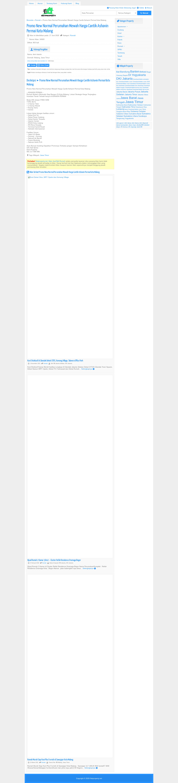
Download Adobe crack (125, 81)
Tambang (121, 53)
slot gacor (120, 123)
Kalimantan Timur (128, 107)
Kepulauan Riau (141, 107)
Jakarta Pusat (133, 92)
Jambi (118, 98)
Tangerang (120, 118)
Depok (125, 75)
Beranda (30, 20)
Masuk (148, 8)
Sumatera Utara (131, 116)
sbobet (146, 125)
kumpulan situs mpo (128, 125)
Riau (128, 111)
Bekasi (143, 71)
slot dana (127, 123)
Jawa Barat (128, 98)
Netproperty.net (96, 778)
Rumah (38, 20)
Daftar (140, 8)
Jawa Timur (44, 155)
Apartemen (121, 27)
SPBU (119, 49)
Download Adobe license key (133, 87)
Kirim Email (43, 65)
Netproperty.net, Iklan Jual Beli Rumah (50, 161)
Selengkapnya (87, 369)
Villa (119, 59)
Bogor (149, 72)
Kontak (32, 65)
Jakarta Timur (131, 94)
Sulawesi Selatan (138, 111)
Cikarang (119, 75)
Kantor (120, 36)
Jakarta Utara (143, 95)
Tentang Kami (51, 3)
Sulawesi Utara (122, 114)
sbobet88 (140, 125)
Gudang (120, 30)
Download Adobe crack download (126, 83)
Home (31, 3)
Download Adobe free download (134, 85)
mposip (133, 127)
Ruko (119, 43)
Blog (77, 3)
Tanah (119, 56)
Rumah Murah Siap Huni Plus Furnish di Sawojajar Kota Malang (50, 759)
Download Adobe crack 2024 (141, 81)
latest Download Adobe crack (133, 109)
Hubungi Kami (66, 3)
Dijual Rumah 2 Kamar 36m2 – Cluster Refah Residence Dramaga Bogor (54, 560)
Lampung (120, 109)
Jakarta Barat (121, 92)
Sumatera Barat (135, 114)
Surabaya (142, 116)
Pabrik (119, 40)
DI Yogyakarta (137, 75)
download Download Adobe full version (138, 89)
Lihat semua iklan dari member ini (37, 61)
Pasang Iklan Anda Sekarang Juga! (121, 8)
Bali (118, 72)
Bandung (125, 71)
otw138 (139, 127)
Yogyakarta (129, 118)
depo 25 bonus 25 (123, 127)
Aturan (40, 3)
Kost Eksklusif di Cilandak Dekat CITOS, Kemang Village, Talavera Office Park (55, 360)
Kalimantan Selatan (135, 105)
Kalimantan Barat (122, 105)
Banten (134, 71)
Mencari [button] (144, 13)
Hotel (119, 33)
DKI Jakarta (124, 78)
